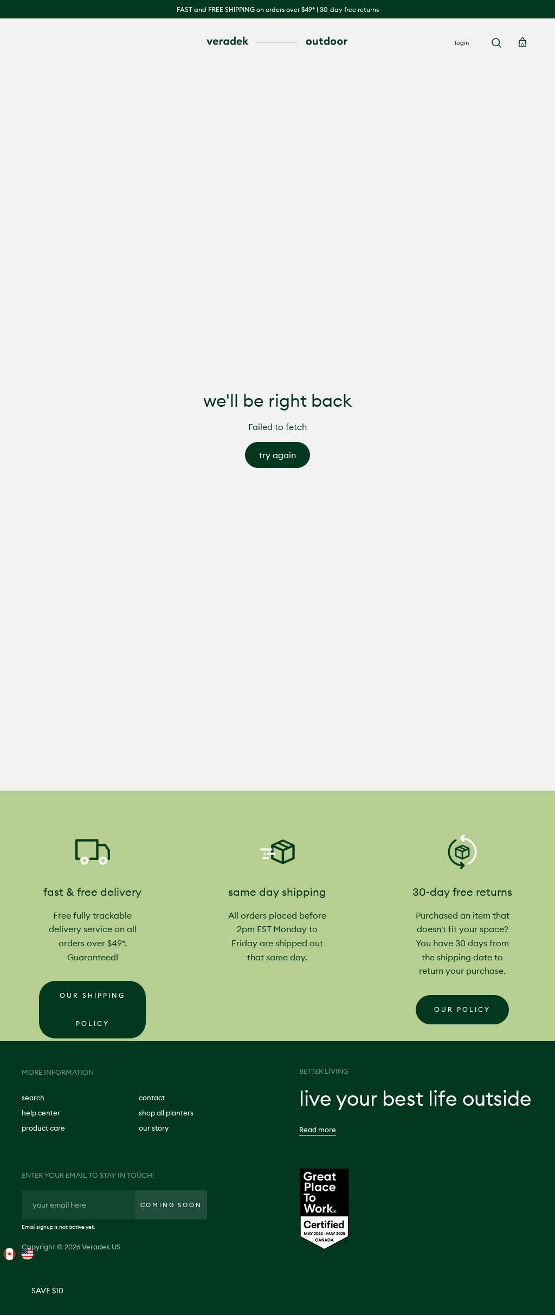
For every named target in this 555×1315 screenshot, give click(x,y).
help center (41, 1112)
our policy (462, 1009)
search (33, 1097)
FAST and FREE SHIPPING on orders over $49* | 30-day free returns (278, 9)
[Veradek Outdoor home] (277, 41)
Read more (317, 1129)
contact (152, 1097)
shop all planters (166, 1112)
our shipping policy (92, 1009)
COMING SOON (171, 1205)
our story (154, 1128)
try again (277, 455)
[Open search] (496, 43)
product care (43, 1128)
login (462, 43)
